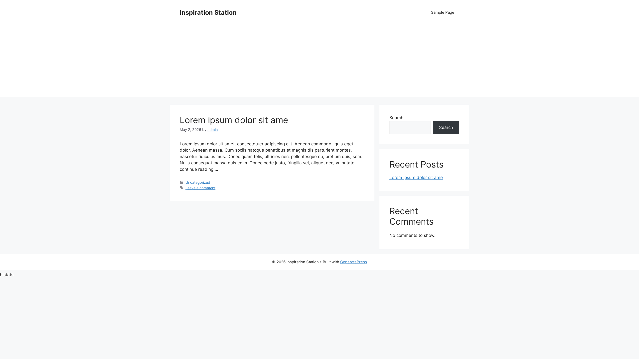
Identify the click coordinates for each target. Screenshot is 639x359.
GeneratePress (353, 262)
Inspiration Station (208, 12)
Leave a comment (200, 188)
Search (396, 117)
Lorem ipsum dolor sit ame (234, 120)
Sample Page (442, 12)
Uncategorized (197, 182)
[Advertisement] (319, 62)
